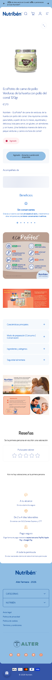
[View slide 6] (34, 222)
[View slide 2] (21, 222)
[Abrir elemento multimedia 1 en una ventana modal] (44, 25)
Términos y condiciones (12, 625)
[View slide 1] (17, 222)
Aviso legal (7, 612)
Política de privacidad (11, 616)
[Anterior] (4, 3)
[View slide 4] (27, 222)
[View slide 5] (31, 222)
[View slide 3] (24, 222)
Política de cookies (10, 621)
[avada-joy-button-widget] (6, 673)
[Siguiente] (48, 3)
